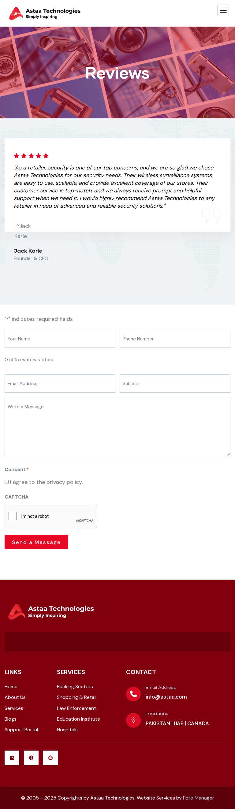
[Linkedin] (12, 758)
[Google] (50, 758)
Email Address (161, 687)
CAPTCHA (16, 497)
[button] (227, 208)
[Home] (50, 612)
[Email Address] (133, 694)
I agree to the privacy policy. (46, 482)
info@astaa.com (166, 696)
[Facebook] (31, 758)
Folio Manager (198, 798)
